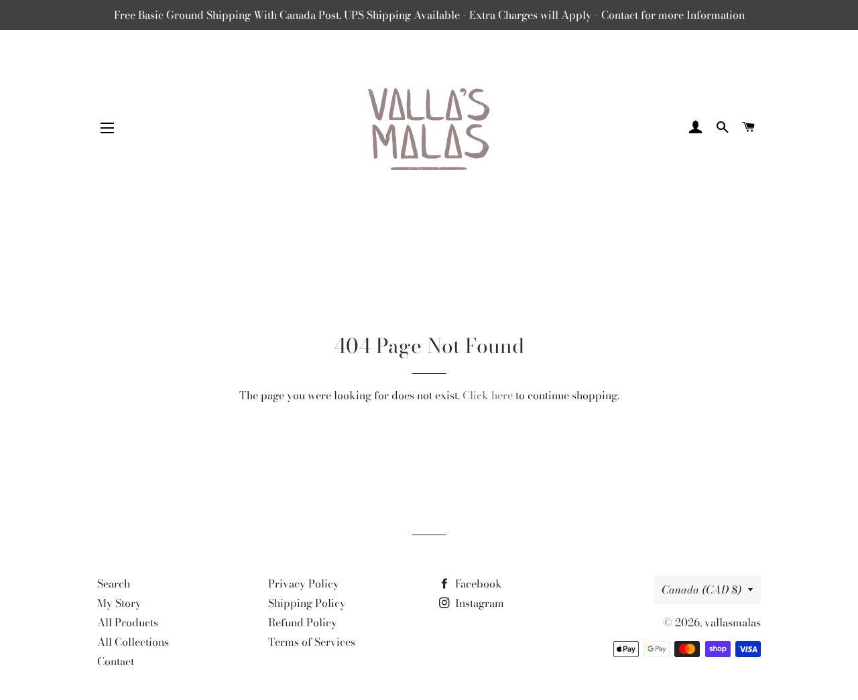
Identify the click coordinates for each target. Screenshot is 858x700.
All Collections (133, 642)
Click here (488, 395)
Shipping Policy (307, 603)
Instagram (478, 603)
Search (113, 583)
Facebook (477, 583)
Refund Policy (302, 622)
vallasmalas (732, 622)
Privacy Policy (303, 583)
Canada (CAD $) (701, 589)
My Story (119, 603)
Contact (115, 661)
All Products (127, 622)
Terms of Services (311, 642)
